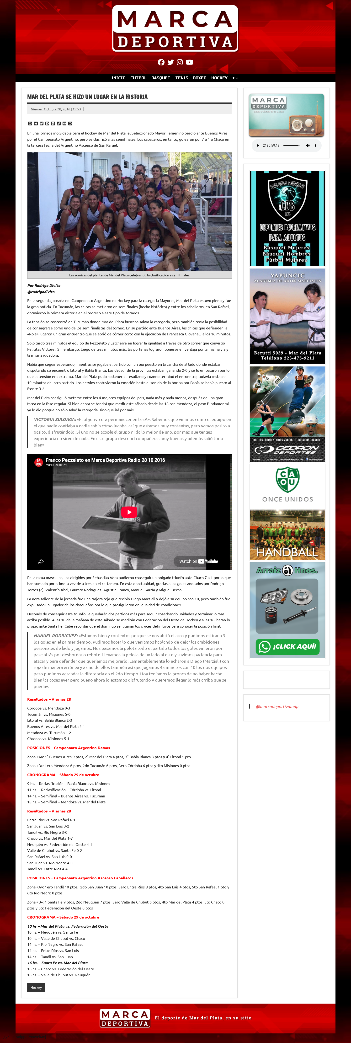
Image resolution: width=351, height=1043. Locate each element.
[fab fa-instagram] (180, 63)
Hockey (36, 987)
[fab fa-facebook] (161, 63)
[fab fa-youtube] (189, 63)
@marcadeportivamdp (277, 706)
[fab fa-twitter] (170, 63)
